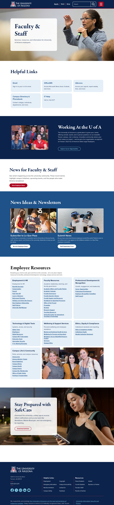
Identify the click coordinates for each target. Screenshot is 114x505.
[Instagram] (20, 490)
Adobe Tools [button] (16, 330)
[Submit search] (93, 4)
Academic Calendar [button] (50, 291)
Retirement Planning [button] (18, 298)
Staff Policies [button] (16, 305)
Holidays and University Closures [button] (22, 301)
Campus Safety (48, 491)
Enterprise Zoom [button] (17, 339)
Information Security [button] (18, 341)
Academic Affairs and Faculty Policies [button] (55, 289)
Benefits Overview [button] (17, 287)
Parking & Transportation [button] (19, 375)
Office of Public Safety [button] (19, 373)
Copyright (62, 481)
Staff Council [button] (79, 296)
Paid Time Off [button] (16, 294)
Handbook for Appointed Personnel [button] (54, 301)
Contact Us (62, 488)
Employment (47, 481)
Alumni (90, 481)
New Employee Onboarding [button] (20, 303)
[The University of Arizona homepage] (21, 4)
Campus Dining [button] (17, 364)
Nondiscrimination (49, 488)
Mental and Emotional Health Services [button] (55, 332)
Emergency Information (50, 485)
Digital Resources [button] (17, 334)
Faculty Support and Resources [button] (53, 298)
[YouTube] (29, 490)
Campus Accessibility (65, 485)
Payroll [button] (14, 291)
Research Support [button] (49, 310)
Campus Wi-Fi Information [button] (20, 337)
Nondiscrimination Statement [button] (84, 334)
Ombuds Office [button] (48, 343)
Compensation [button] (16, 289)
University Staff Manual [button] (19, 307)
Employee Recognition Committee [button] (85, 294)
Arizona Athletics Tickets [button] (19, 359)
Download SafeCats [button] (23, 429)
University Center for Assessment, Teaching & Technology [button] (54, 315)
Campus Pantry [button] (17, 369)
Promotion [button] (47, 305)
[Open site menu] (101, 4)
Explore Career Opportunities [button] (69, 149)
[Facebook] (12, 490)
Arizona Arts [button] (16, 357)
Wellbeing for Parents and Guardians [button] (55, 334)
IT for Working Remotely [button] (19, 343)
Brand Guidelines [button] (17, 362)
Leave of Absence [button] (17, 296)
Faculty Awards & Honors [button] (51, 296)
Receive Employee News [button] (20, 246)
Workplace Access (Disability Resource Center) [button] (55, 337)
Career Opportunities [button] (81, 289)
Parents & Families (80, 491)
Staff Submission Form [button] (67, 246)
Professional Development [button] (83, 292)
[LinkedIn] (24, 490)
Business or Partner (93, 485)
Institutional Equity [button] (81, 332)
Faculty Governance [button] (50, 294)
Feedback (62, 491)
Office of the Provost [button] (50, 303)
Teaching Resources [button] (50, 312)
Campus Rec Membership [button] (20, 371)
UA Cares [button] (46, 341)
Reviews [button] (46, 308)
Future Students (79, 481)
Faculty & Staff (79, 488)
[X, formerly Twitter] (16, 490)
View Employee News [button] (18, 185)
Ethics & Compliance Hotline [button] (83, 330)
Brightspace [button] (16, 332)
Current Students (80, 485)
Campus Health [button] (17, 366)
